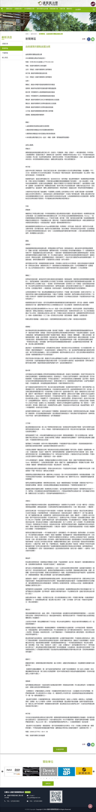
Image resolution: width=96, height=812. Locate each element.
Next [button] (94, 771)
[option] (12, 772)
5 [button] (49, 778)
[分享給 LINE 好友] (92, 39)
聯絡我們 (27, 792)
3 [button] (44, 778)
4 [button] (47, 778)
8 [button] (58, 778)
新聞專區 (5, 48)
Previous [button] (2, 771)
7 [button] (55, 778)
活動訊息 (5, 43)
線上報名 (5, 57)
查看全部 (48, 783)
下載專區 (5, 53)
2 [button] (41, 778)
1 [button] (38, 778)
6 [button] (52, 778)
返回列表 (61, 749)
